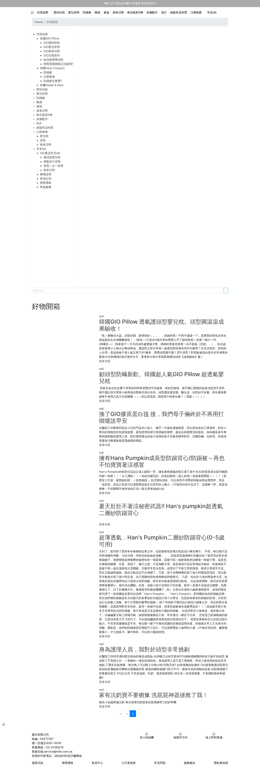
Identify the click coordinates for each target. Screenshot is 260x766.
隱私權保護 (221, 763)
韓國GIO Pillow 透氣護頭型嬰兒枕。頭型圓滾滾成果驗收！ (161, 325)
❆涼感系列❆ (135, 12)
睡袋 (97, 12)
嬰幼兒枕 (59, 12)
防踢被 (87, 12)
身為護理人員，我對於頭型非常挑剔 (144, 649)
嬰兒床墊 (73, 12)
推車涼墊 (118, 12)
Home (39, 22)
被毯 (106, 12)
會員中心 (97, 763)
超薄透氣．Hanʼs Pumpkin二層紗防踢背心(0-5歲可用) (161, 541)
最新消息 (37, 763)
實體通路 (67, 763)
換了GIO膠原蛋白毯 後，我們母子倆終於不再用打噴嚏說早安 (161, 417)
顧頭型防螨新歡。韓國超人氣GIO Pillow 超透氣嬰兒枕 (161, 377)
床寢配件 (152, 12)
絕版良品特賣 (178, 12)
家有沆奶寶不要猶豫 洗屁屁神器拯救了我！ (153, 695)
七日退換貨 (129, 763)
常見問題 (160, 763)
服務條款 (189, 763)
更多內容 (104, 361)
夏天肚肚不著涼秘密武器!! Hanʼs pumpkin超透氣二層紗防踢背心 (161, 509)
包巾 (164, 12)
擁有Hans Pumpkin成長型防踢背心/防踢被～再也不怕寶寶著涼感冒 (162, 461)
